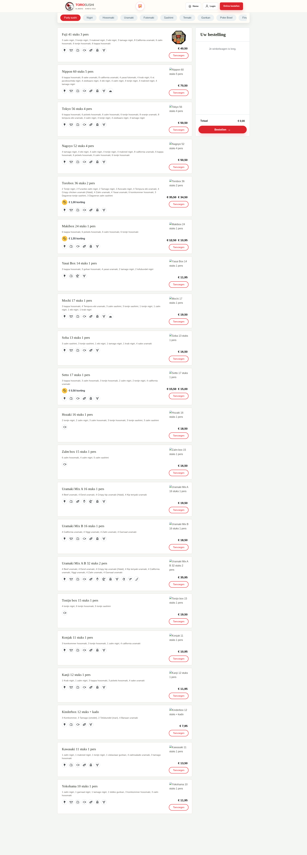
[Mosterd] (97, 50)
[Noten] (84, 501)
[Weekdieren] (110, 91)
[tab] (70, 18)
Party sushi (70, 17)
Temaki (187, 17)
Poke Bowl (226, 17)
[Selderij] (77, 276)
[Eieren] (77, 50)
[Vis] (84, 50)
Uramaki (129, 17)
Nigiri (90, 17)
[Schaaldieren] (71, 50)
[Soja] (91, 50)
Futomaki (149, 17)
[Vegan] (130, 579)
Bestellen (222, 129)
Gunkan (205, 17)
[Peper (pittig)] (136, 579)
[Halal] (123, 579)
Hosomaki (108, 17)
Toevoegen (178, 55)
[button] (179, 38)
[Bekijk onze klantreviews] (140, 6)
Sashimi (168, 17)
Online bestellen (231, 6)
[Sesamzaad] (104, 50)
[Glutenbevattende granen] (64, 50)
